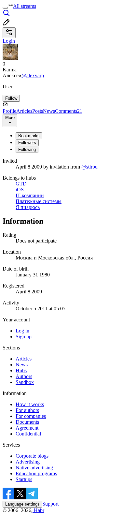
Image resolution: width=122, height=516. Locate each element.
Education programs (36, 473)
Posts (37, 111)
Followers (27, 142)
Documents (27, 422)
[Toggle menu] (5, 8)
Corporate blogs (32, 456)
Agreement (27, 428)
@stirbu (89, 167)
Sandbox (25, 382)
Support (50, 504)
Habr (38, 510)
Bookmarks (29, 135)
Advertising (28, 461)
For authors (27, 410)
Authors (24, 376)
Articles (24, 111)
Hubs (21, 370)
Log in (22, 330)
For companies (31, 416)
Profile (9, 111)
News (49, 111)
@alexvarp (32, 75)
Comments (68, 111)
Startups (24, 479)
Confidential (28, 433)
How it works (30, 404)
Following (27, 149)
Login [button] (9, 41)
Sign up (24, 336)
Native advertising (34, 467)
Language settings (22, 504)
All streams (24, 6)
